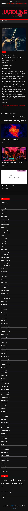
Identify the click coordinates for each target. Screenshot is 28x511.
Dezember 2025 (4, 224)
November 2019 (4, 425)
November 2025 (4, 227)
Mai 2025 (3, 243)
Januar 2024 (3, 287)
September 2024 (4, 265)
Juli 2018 (3, 463)
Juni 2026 (3, 208)
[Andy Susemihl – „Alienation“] (14, 125)
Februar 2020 (4, 416)
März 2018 (3, 468)
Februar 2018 (4, 471)
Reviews (4, 51)
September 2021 (4, 364)
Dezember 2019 (4, 422)
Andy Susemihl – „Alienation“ (11, 139)
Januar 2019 (3, 452)
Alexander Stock (12, 60)
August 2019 (4, 433)
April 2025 (3, 246)
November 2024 (4, 260)
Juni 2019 (3, 438)
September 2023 (4, 298)
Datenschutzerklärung (6, 492)
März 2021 (3, 381)
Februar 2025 (4, 252)
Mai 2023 (3, 309)
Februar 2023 (4, 318)
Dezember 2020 (4, 389)
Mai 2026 (3, 210)
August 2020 (4, 400)
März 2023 (3, 315)
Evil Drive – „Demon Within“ (9, 113)
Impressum (3, 494)
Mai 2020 (3, 408)
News (8, 483)
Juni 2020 (3, 405)
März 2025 (3, 249)
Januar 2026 (3, 221)
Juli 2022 (3, 337)
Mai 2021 (3, 375)
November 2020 (4, 392)
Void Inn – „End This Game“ (18, 117)
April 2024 (3, 279)
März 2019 (3, 446)
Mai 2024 (3, 276)
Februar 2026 (4, 219)
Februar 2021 (4, 383)
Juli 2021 (3, 370)
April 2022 (3, 345)
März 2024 (3, 282)
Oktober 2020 (4, 394)
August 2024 (4, 268)
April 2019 (3, 444)
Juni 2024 (3, 274)
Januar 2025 (3, 254)
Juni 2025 (3, 241)
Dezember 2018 (4, 455)
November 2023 (4, 293)
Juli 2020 (3, 403)
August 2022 (4, 334)
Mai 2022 (3, 342)
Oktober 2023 (4, 296)
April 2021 (3, 378)
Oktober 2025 (4, 230)
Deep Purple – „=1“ (8, 186)
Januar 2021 (3, 386)
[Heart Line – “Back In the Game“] (14, 148)
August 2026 (4, 202)
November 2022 (4, 326)
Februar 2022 (4, 350)
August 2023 (4, 301)
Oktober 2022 (4, 328)
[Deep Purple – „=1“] (14, 171)
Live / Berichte (18, 480)
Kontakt (3, 497)
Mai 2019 (3, 441)
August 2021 (4, 367)
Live (14, 480)
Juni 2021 (3, 372)
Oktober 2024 (4, 263)
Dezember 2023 (4, 290)
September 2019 (4, 430)
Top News (23, 483)
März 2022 (3, 348)
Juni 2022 (3, 339)
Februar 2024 (4, 285)
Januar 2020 (3, 419)
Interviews (4, 480)
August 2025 (4, 235)
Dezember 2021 (4, 356)
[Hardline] (2, 21)
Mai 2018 (3, 466)
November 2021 (4, 359)
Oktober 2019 (4, 427)
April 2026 (3, 213)
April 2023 (3, 312)
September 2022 (4, 331)
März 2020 (3, 414)
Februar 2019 (4, 449)
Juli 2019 (3, 436)
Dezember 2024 (4, 257)
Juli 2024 (3, 271)
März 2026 (3, 216)
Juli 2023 (3, 304)
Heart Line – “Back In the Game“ (12, 163)
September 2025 (4, 232)
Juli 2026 (3, 205)
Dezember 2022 (4, 323)
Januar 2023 (3, 320)
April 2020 (3, 411)
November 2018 (4, 457)
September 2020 (4, 397)
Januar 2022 (3, 353)
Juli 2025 (3, 238)
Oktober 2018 (4, 460)
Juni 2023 (3, 307)
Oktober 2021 (4, 361)
